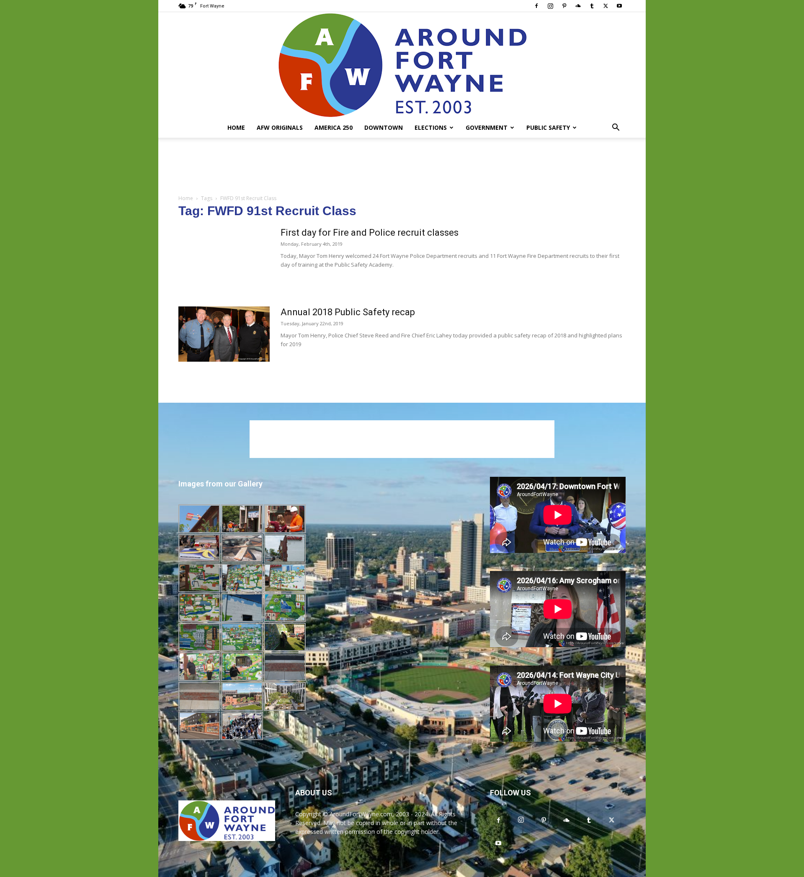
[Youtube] (619, 6)
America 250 (333, 127)
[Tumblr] (591, 6)
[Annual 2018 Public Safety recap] (224, 334)
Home (236, 127)
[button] (616, 128)
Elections (431, 127)
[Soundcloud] (578, 6)
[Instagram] (550, 6)
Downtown (383, 127)
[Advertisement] (402, 166)
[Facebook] (536, 6)
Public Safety (548, 127)
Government (487, 127)
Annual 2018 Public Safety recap (348, 312)
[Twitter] (605, 6)
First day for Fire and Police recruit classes (370, 232)
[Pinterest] (564, 6)
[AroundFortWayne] (402, 65)
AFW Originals (280, 127)
